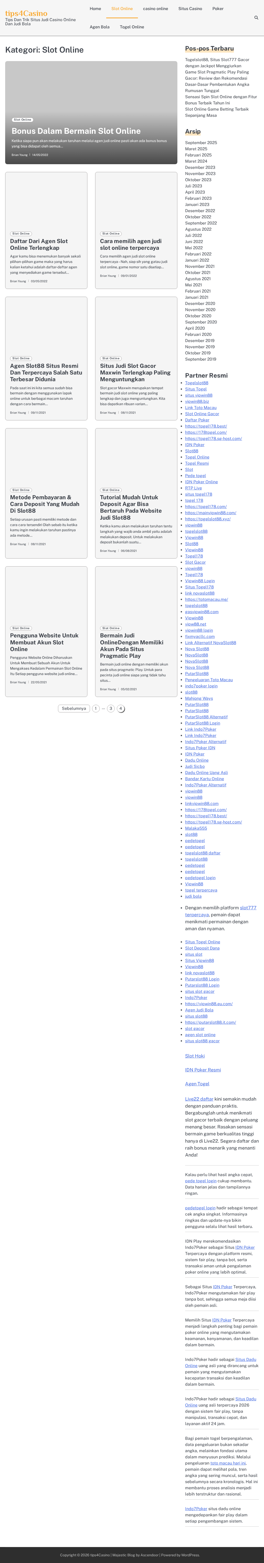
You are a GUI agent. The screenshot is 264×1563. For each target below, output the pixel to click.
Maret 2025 (196, 148)
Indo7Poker (196, 997)
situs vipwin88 (198, 395)
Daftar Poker (197, 420)
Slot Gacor (195, 562)
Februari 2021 (198, 291)
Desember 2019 (199, 340)
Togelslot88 (196, 382)
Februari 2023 (198, 198)
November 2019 (200, 346)
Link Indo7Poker (200, 729)
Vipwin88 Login (200, 580)
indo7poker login (201, 686)
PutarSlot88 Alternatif (206, 716)
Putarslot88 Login (202, 979)
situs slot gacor (199, 991)
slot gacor (194, 1028)
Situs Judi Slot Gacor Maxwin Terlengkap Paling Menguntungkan (135, 372)
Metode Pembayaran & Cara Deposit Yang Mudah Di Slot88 (44, 504)
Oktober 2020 (198, 315)
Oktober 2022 (198, 216)
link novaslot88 (199, 593)
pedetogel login (200, 877)
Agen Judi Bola (199, 1010)
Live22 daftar (199, 1099)
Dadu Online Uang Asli (206, 772)
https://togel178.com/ (206, 506)
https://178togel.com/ (206, 432)
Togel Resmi (197, 463)
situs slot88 (196, 1016)
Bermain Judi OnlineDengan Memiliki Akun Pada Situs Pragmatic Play (131, 645)
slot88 (191, 692)
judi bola (193, 896)
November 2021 (199, 266)
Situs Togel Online (202, 942)
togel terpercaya (201, 890)
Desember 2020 (200, 303)
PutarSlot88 (197, 673)
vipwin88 (193, 525)
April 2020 (195, 328)
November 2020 (200, 309)
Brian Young (20, 155)
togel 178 (194, 500)
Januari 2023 (197, 204)
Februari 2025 (198, 155)
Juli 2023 (193, 186)
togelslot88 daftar (202, 853)
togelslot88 (196, 531)
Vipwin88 (194, 537)
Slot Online (122, 8)
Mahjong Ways (199, 698)
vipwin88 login (199, 630)
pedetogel (195, 840)
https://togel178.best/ (206, 426)
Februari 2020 (198, 334)
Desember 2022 (200, 210)
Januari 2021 (196, 297)
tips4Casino (26, 13)
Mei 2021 (193, 284)
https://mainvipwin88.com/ (210, 512)
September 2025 (201, 142)
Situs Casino (190, 8)
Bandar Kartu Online (204, 778)
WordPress (190, 1555)
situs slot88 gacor (202, 1040)
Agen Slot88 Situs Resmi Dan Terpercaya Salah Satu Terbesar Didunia (46, 372)
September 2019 (200, 359)
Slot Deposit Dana (202, 948)
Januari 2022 (197, 260)
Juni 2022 (194, 241)
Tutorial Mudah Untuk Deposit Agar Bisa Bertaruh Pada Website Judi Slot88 (131, 507)
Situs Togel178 (199, 587)
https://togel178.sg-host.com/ (213, 438)
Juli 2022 (193, 235)
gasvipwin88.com (202, 611)
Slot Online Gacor (202, 413)
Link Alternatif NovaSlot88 (210, 642)
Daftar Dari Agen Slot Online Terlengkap (39, 244)
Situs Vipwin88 (199, 960)
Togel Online (132, 26)
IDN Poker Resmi (203, 1070)
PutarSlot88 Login (202, 723)
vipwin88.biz (197, 401)
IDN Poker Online (201, 481)
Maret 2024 (196, 161)
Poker (218, 8)
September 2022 (201, 223)
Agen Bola (100, 26)
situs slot (193, 954)
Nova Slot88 (197, 648)
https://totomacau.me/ (206, 599)
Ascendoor (150, 1555)
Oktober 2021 (197, 272)
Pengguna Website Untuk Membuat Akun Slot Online (44, 642)
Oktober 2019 (198, 353)
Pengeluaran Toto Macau (209, 679)
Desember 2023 (200, 167)
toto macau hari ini (228, 1463)
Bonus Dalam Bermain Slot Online (76, 131)
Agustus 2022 (198, 229)
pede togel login (201, 1180)
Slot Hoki (195, 1056)
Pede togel (195, 475)
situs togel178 (198, 494)
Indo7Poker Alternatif (205, 741)
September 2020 (201, 322)
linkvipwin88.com (202, 803)
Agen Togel (197, 1083)
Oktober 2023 (198, 179)
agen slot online (200, 1034)
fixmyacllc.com (200, 636)
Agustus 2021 (198, 278)
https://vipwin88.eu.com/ (209, 1003)
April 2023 (195, 192)
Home (95, 8)
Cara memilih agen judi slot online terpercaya (131, 244)
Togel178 (194, 556)
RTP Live (193, 488)
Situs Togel (196, 389)
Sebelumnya (74, 708)
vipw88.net (195, 624)
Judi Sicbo (195, 766)
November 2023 (200, 173)
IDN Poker (194, 444)
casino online (155, 8)
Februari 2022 (198, 254)
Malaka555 (196, 828)
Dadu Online (197, 760)
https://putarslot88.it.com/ (210, 1022)
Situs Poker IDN (200, 747)
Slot (189, 469)
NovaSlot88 (196, 655)
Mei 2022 (194, 247)
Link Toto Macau (201, 407)
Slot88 (191, 450)
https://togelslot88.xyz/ (208, 519)
